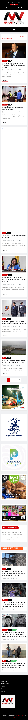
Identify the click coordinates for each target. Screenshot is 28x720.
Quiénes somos (4, 681)
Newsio (22, 715)
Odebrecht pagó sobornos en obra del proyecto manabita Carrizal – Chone (13, 361)
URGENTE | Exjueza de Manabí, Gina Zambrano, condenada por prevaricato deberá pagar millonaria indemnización (14, 634)
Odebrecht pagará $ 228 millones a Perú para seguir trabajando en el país (14, 323)
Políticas (3, 691)
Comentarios (3, 689)
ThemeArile (14, 717)
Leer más (5, 80)
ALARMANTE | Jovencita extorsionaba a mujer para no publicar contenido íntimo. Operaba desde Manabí (13, 665)
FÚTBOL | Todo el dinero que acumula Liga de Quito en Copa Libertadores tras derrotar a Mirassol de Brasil (13, 604)
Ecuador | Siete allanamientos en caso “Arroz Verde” (12, 108)
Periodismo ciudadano (5, 683)
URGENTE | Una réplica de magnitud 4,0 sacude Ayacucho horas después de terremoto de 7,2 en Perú (13, 573)
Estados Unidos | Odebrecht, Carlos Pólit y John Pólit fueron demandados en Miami (13, 65)
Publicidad (3, 686)
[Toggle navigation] (14, 29)
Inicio (3, 35)
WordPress (18, 715)
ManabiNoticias (7, 69)
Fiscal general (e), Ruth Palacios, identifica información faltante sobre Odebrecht (13, 279)
